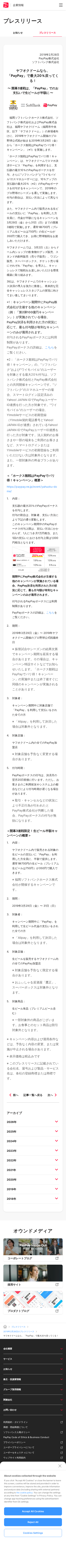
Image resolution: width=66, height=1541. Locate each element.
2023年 (12, 1150)
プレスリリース (18, 1327)
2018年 (11, 1198)
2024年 (12, 1141)
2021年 (11, 1170)
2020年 (12, 1179)
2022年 (11, 1160)
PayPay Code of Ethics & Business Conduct (26, 1437)
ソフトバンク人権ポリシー (16, 1432)
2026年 (12, 1122)
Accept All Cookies (33, 1511)
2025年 (11, 1131)
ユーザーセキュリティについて (18, 1452)
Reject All (33, 1522)
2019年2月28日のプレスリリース (18, 1331)
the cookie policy (24, 1492)
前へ (15, 1095)
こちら (49, 347)
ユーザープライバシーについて (18, 1447)
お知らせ (18, 32)
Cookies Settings (33, 1532)
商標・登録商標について (15, 1427)
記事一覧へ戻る (33, 1095)
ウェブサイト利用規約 (14, 1457)
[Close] (60, 1466)
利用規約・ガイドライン (15, 1422)
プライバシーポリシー (14, 1442)
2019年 (11, 1189)
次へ (50, 1095)
